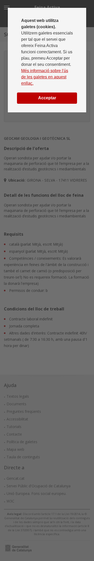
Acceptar (47, 98)
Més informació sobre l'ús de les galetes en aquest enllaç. (44, 76)
